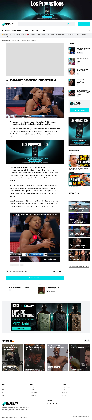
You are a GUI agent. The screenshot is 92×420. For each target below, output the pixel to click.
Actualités (8, 40)
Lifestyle (32, 389)
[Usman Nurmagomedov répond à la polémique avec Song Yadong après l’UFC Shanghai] (72, 93)
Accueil (3, 40)
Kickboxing (10, 37)
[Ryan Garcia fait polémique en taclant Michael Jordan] (79, 357)
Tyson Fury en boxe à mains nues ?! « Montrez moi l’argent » (83, 49)
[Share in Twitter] (57, 271)
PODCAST (64, 384)
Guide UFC (32, 395)
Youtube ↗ (64, 395)
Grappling (83, 34)
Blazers (12, 265)
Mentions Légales (9, 417)
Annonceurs (16, 417)
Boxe (77, 34)
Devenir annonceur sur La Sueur (79, 267)
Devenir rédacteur (23, 417)
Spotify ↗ (64, 389)
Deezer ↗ (64, 392)
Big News (51, 367)
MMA (38, 34)
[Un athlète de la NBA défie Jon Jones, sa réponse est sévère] (57, 357)
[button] (2, 30)
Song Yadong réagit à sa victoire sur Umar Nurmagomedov (82, 70)
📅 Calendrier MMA (19, 34)
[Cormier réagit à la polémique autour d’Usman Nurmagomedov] (72, 82)
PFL (48, 34)
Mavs (17, 265)
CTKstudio (85, 417)
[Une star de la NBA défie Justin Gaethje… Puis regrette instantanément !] (12, 357)
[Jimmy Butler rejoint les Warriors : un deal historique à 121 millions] (34, 357)
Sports (3, 384)
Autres (31, 384)
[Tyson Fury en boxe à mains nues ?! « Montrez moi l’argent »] (72, 50)
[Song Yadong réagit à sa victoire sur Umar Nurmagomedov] (72, 72)
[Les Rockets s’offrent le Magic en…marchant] (20, 289)
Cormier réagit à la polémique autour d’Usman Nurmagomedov (83, 81)
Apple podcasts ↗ (66, 387)
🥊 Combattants (31, 34)
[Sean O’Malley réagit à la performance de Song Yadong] (72, 61)
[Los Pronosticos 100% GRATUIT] (46, 10)
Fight (78, 63)
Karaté (3, 37)
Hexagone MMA (60, 34)
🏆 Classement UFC (7, 34)
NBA (18, 40)
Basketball (14, 40)
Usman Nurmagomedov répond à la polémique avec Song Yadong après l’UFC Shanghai (83, 92)
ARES (52, 34)
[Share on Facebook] (54, 271)
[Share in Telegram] (60, 271)
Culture (32, 387)
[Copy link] (62, 271)
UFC (43, 34)
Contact (3, 417)
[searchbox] (42, 24)
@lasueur (77, 103)
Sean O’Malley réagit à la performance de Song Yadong (82, 60)
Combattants (33, 392)
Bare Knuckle (70, 34)
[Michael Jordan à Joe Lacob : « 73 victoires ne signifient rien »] (49, 289)
